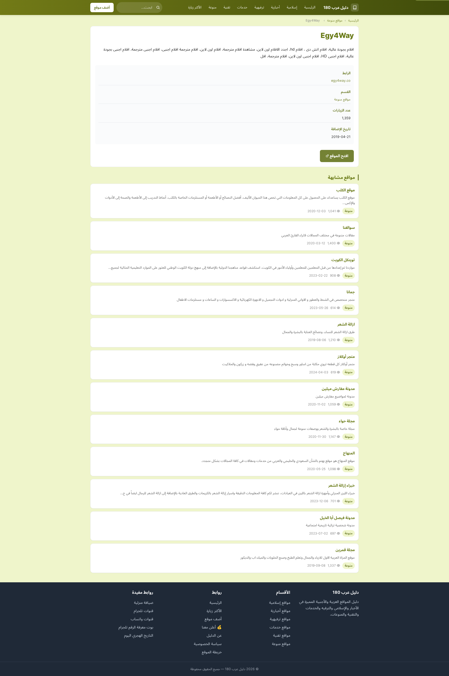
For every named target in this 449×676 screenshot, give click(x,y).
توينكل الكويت (343, 259)
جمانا (351, 292)
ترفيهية (259, 7)
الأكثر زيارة (195, 7)
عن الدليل (214, 635)
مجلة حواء (347, 421)
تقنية (227, 7)
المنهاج (349, 453)
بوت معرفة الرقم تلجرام (136, 627)
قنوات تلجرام (143, 610)
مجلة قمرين (345, 549)
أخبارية (275, 7)
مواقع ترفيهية (280, 619)
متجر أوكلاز (346, 356)
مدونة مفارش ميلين (338, 388)
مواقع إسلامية (279, 602)
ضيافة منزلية (143, 602)
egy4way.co (341, 80)
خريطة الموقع (212, 652)
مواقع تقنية (281, 635)
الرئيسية (309, 7)
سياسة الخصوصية (208, 643)
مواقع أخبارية (280, 610)
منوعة (213, 7)
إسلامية (292, 7)
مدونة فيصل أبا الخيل (337, 517)
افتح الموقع (338, 155)
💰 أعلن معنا (212, 627)
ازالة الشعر (346, 324)
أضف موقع (102, 7)
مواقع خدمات (280, 627)
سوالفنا (349, 227)
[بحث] (158, 7)
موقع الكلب (345, 190)
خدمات (242, 7)
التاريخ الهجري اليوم (138, 635)
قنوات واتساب (142, 619)
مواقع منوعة (334, 20)
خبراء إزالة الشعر (341, 485)
